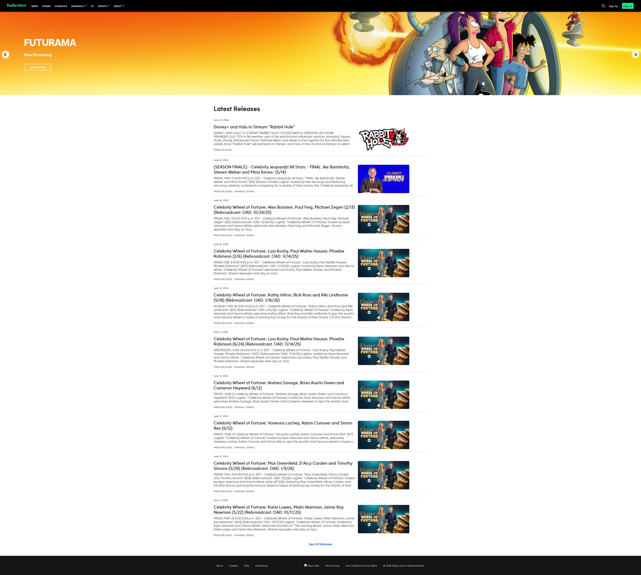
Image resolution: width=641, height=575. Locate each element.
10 (332, 85)
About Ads (313, 565)
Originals (77, 6)
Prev (5, 54)
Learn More (37, 67)
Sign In (627, 6)
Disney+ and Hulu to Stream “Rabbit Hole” (254, 127)
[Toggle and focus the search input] (603, 6)
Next (635, 54)
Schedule (61, 6)
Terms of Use (332, 565)
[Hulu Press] (16, 5)
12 (339, 85)
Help (246, 565)
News (34, 6)
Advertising (261, 565)
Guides (46, 6)
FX (92, 6)
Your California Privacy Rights (361, 565)
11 (335, 85)
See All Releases (320, 544)
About (118, 6)
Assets (102, 6)
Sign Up (613, 6)
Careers (233, 565)
